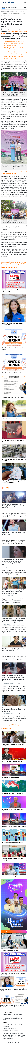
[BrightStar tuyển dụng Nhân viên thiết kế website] (14, 336)
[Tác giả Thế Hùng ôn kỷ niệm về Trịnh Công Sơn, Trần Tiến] (14, 430)
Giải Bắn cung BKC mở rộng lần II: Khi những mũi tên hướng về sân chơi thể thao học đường (13, 591)
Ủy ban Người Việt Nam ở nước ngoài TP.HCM (13, 264)
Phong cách (14, 7)
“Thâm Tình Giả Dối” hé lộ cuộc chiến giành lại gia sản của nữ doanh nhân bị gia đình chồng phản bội (13, 562)
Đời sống (18, 536)
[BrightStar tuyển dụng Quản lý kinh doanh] (14, 385)
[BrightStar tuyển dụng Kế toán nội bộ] (14, 361)
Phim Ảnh (19, 567)
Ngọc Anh (4, 29)
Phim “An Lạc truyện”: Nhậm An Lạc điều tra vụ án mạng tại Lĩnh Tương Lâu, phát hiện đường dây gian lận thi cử (13, 678)
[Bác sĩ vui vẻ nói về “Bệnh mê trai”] (14, 770)
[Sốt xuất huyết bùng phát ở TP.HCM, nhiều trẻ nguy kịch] (14, 451)
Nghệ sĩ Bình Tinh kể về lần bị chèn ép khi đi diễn (13, 533)
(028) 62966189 (12, 1028)
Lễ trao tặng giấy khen (20, 262)
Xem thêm (13, 724)
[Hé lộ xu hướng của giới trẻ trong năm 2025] (14, 835)
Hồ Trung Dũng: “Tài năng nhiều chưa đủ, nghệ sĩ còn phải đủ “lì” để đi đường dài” (13, 709)
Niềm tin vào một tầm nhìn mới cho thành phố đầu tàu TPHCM (6, 989)
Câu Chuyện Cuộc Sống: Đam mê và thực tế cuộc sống (14, 649)
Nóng (3, 7)
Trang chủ (3, 11)
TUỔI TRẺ (19, 713)
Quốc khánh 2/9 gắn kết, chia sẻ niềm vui (15, 41)
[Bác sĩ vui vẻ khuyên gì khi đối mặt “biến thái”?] (14, 819)
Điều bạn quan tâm (12, 11)
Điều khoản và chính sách (14, 1042)
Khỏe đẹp (18, 595)
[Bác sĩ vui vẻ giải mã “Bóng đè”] (14, 868)
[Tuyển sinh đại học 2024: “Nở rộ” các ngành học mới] (14, 736)
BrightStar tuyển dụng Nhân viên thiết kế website (20, 988)
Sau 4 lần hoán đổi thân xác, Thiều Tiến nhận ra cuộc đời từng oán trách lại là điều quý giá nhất (13, 620)
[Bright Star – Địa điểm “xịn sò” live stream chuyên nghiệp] (14, 279)
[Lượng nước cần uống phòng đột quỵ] (14, 408)
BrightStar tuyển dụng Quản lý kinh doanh (19, 1006)
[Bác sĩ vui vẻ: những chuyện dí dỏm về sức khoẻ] (14, 802)
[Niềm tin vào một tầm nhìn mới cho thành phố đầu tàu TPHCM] (14, 307)
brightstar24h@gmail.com (12, 1030)
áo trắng (6, 262)
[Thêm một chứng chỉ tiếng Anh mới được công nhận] (14, 851)
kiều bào (12, 262)
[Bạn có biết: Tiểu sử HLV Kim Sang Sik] (14, 754)
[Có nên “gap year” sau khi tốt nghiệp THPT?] (14, 786)
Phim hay (8, 7)
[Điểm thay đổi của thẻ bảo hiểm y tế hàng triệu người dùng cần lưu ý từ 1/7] (14, 471)
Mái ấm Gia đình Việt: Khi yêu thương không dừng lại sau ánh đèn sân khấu (13, 505)
